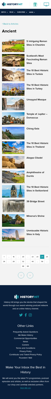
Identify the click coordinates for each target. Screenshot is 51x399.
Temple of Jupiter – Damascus (37, 115)
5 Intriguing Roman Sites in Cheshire (37, 43)
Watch (3, 12)
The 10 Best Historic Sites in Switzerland (37, 188)
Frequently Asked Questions (25, 331)
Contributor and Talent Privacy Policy (25, 354)
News (25, 341)
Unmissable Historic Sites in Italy (37, 232)
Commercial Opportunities (25, 338)
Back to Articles (10, 23)
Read (11, 12)
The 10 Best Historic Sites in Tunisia (37, 72)
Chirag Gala (33, 128)
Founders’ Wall (25, 357)
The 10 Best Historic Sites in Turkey (37, 86)
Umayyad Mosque (36, 99)
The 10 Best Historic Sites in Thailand (37, 145)
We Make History (25, 335)
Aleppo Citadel (34, 158)
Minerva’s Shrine (35, 216)
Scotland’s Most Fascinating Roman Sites (37, 59)
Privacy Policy (26, 351)
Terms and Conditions (25, 348)
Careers (25, 344)
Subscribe (21, 12)
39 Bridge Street (35, 201)
